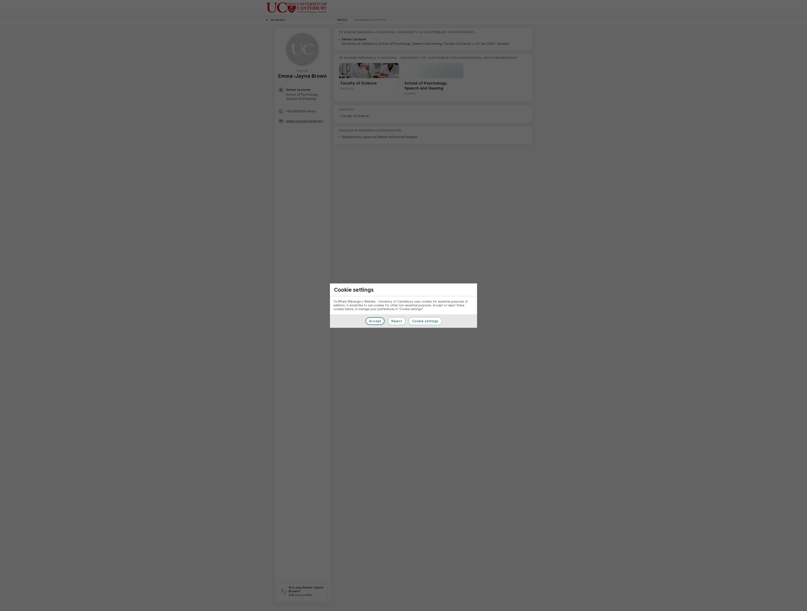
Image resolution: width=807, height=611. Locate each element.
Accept (375, 321)
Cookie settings (425, 321)
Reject (396, 321)
